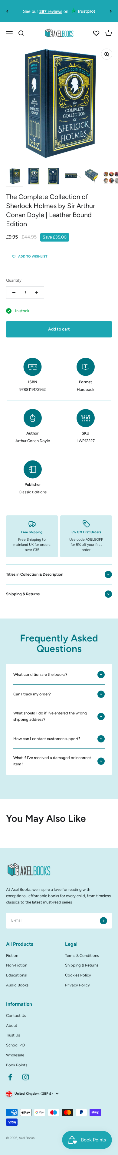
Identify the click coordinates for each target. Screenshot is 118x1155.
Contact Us (16, 1015)
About (11, 1025)
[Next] (111, 11)
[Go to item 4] (72, 177)
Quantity (13, 280)
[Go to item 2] (33, 177)
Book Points (16, 1065)
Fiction (12, 955)
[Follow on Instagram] (25, 1077)
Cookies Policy (78, 975)
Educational (16, 975)
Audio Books (17, 985)
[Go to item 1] (14, 177)
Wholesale (15, 1055)
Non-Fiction (16, 965)
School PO (15, 1045)
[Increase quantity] (36, 292)
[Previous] (7, 11)
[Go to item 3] (53, 177)
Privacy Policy (77, 985)
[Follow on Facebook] (10, 1077)
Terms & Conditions (82, 955)
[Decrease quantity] (13, 292)
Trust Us (13, 1035)
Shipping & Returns (81, 965)
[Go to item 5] (92, 177)
